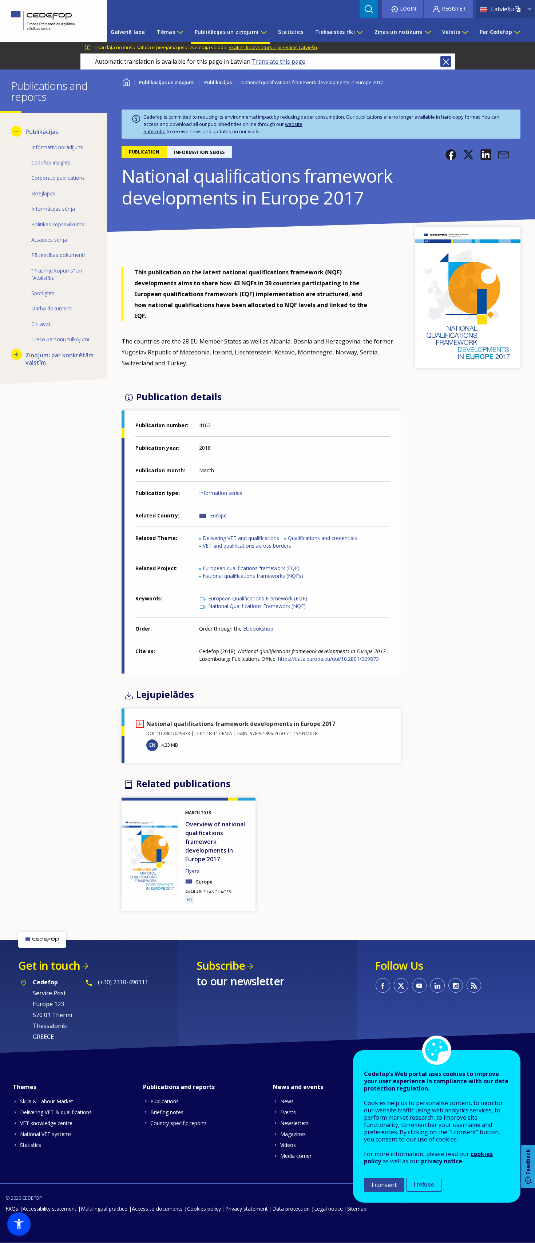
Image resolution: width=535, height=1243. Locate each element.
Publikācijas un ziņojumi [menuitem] (227, 31)
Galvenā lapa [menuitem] (128, 31)
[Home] (48, 21)
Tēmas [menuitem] (166, 31)
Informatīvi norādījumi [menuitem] (57, 147)
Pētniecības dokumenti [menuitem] (58, 254)
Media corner (296, 1155)
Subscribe (154, 131)
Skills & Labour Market (46, 1101)
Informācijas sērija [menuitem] (53, 208)
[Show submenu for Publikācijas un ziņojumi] (263, 32)
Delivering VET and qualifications (241, 538)
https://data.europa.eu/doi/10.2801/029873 (328, 658)
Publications (164, 1101)
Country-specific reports (178, 1123)
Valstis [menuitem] (451, 31)
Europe (218, 515)
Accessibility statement (49, 1208)
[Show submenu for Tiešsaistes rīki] (359, 32)
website (293, 124)
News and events (298, 1087)
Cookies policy (204, 1208)
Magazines (293, 1134)
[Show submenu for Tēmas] (179, 32)
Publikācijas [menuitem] (41, 132)
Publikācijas (218, 82)
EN (152, 745)
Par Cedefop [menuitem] (496, 31)
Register (453, 8)
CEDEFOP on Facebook (383, 985)
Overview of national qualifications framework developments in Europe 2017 (215, 841)
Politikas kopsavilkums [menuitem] (57, 224)
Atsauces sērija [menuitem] (49, 239)
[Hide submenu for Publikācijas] (16, 131)
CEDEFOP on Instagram (455, 985)
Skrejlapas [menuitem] (43, 193)
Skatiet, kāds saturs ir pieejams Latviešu (273, 47)
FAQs (11, 1208)
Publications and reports (179, 1087)
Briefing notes (166, 1112)
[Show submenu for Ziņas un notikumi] (427, 32)
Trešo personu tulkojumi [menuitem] (60, 339)
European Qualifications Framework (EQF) (257, 598)
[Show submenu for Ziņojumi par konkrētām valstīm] (16, 354)
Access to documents (157, 1208)
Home (126, 81)
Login (408, 8)
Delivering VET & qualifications (56, 1112)
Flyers (192, 870)
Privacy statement (246, 1208)
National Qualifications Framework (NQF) (257, 606)
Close (445, 61)
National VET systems (46, 1134)
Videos (288, 1144)
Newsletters (294, 1123)
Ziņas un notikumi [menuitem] (398, 31)
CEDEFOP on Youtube (419, 985)
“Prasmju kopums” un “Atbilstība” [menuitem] (56, 274)
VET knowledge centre (46, 1123)
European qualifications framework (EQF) (251, 568)
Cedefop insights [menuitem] (51, 162)
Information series (220, 492)
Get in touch (49, 965)
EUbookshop (258, 628)
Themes (24, 1087)
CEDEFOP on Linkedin (437, 985)
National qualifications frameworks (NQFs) (253, 575)
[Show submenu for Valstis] (464, 32)
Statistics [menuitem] (291, 31)
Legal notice (328, 1208)
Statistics (30, 1144)
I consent (384, 1185)
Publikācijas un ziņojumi (167, 82)
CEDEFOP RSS (474, 985)
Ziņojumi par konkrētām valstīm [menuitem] (59, 358)
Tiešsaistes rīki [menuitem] (334, 31)
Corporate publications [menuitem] (58, 177)
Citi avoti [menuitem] (41, 324)
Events (288, 1112)
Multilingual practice (104, 1208)
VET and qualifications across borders (247, 545)
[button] (451, 154)
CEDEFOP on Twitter (401, 985)
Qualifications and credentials (322, 538)
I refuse (424, 1185)
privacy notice (441, 1161)
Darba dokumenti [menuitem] (51, 308)
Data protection (291, 1208)
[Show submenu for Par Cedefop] (516, 32)
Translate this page (278, 61)
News (287, 1101)
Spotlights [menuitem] (43, 293)
